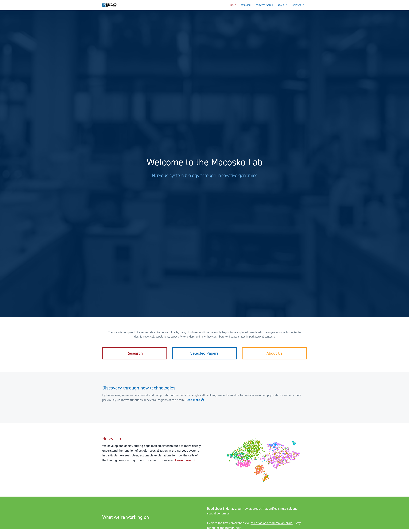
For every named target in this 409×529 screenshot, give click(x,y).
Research (134, 353)
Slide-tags (229, 508)
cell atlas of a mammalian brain (272, 523)
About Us (274, 353)
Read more (193, 400)
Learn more (183, 460)
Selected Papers (204, 353)
